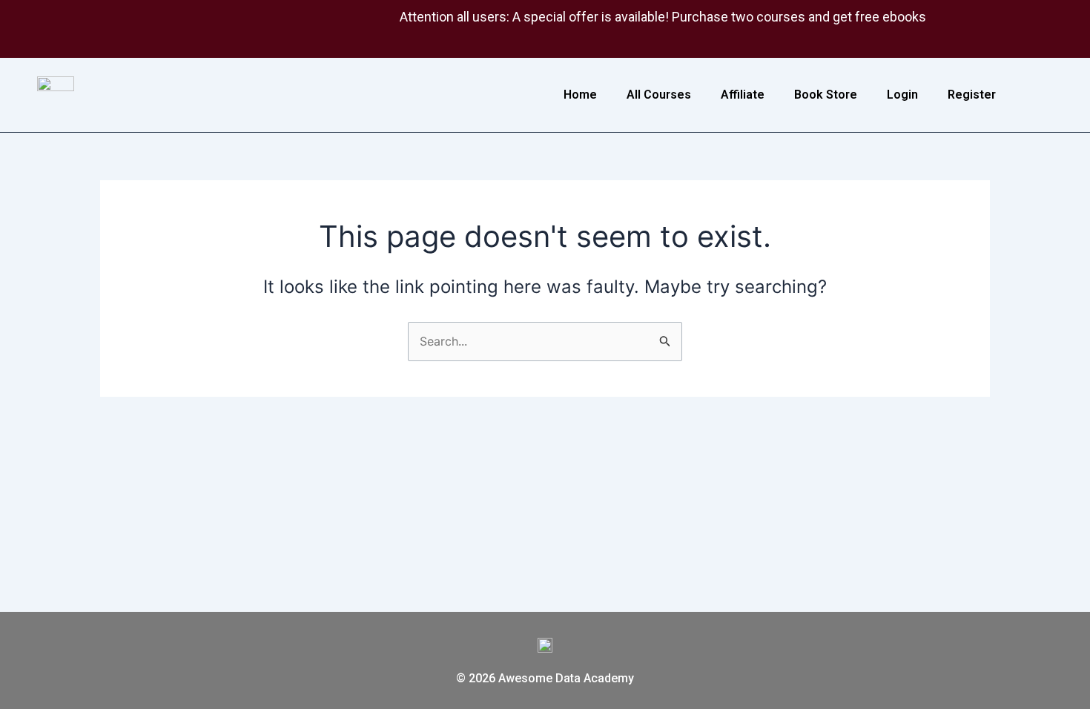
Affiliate (742, 95)
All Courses (659, 95)
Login (902, 95)
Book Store (825, 95)
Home (580, 95)
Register (972, 95)
